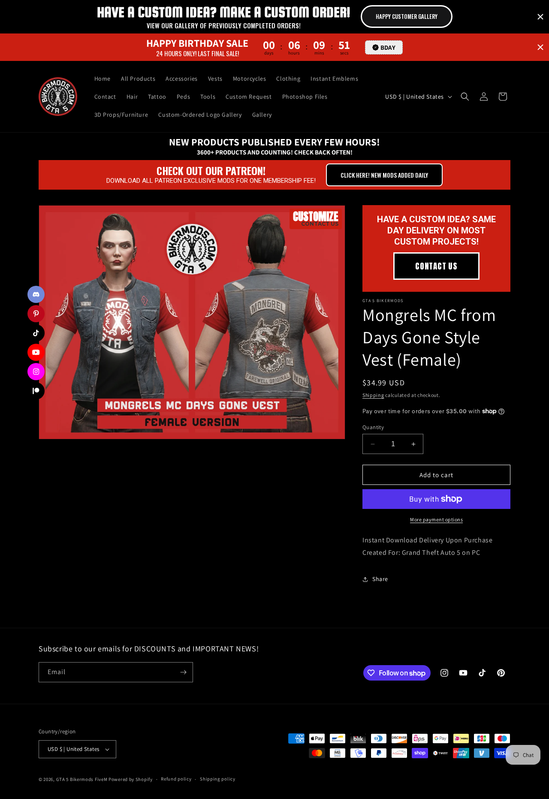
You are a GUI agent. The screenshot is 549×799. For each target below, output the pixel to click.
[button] (464, 96)
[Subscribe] (183, 672)
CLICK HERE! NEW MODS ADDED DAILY (384, 174)
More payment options (436, 519)
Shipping (373, 395)
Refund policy (176, 779)
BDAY (387, 47)
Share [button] (380, 579)
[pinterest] (36, 313)
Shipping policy (217, 779)
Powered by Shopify (131, 779)
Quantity (373, 427)
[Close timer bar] (540, 16)
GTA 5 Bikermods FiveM (82, 779)
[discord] (36, 294)
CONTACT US (436, 266)
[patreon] (36, 391)
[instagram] (36, 371)
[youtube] (36, 352)
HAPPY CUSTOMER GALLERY (406, 16)
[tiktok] (36, 333)
